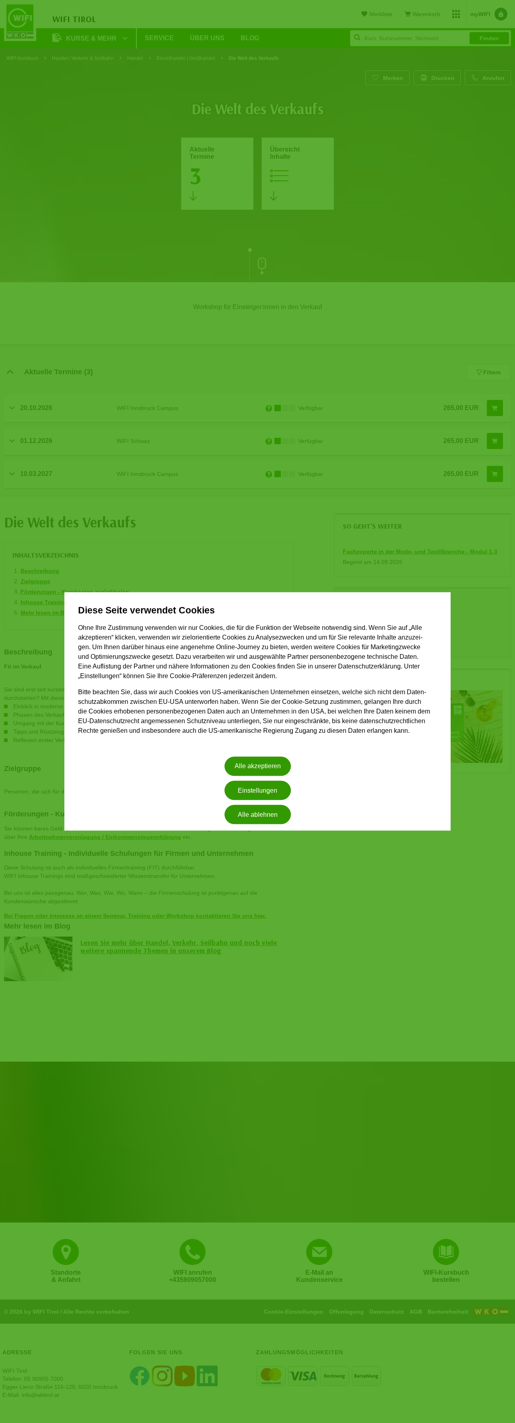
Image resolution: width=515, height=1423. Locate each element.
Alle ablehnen (258, 814)
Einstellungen (257, 790)
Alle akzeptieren (258, 766)
